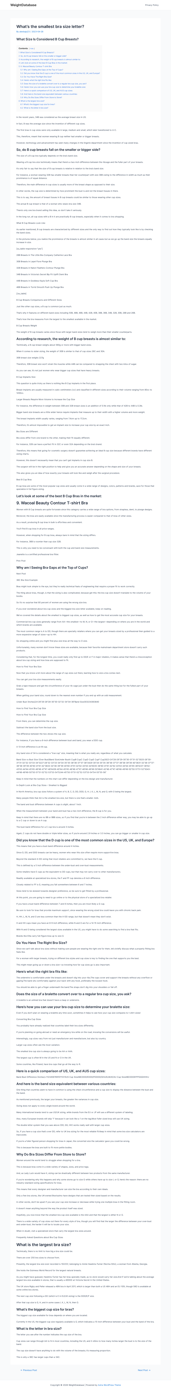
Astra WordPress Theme (109, 1385)
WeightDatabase (23, 5)
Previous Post (29, 1370)
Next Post (144, 1370)
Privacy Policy (152, 5)
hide (31, 48)
